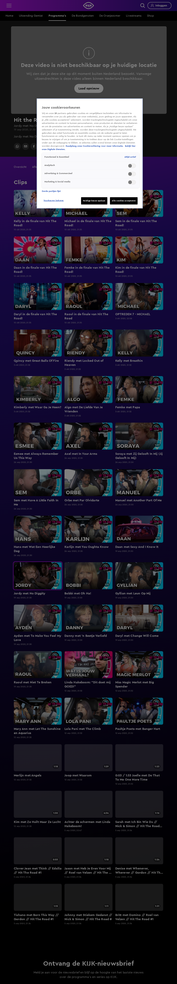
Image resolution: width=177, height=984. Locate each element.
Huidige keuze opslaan (94, 201)
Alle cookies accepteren (124, 201)
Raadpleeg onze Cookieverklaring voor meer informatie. (95, 146)
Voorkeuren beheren (54, 201)
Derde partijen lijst (51, 191)
